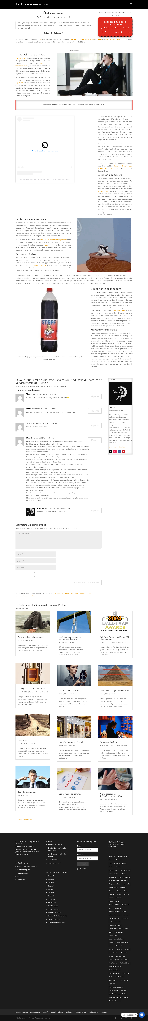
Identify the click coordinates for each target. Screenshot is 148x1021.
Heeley (119, 894)
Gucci (125, 891)
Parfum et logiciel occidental (31, 637)
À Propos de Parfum (55, 845)
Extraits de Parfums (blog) (57, 916)
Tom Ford (123, 990)
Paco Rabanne (113, 963)
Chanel (118, 867)
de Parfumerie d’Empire (116, 39)
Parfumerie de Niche (115, 966)
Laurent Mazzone (114, 918)
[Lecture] (103, 32)
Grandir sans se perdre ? (70, 794)
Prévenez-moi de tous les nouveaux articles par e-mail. (38, 577)
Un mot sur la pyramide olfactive (115, 690)
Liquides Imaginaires (115, 925)
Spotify (45, 1012)
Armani (111, 860)
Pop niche (19, 83)
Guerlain (111, 894)
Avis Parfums (52, 903)
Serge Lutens (124, 980)
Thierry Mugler (113, 990)
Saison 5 (51, 889)
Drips (124, 874)
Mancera (111, 942)
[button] (142, 1015)
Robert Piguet (113, 980)
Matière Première (122, 942)
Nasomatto (124, 953)
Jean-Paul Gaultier (114, 911)
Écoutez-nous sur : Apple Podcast (27, 1012)
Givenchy (111, 891)
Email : (79, 846)
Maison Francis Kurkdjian (116, 939)
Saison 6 (31, 640)
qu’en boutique (50, 245)
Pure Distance (119, 977)
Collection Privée (125, 870)
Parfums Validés (35, 692)
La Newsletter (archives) (56, 922)
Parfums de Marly (114, 970)
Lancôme (126, 915)
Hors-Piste (51, 899)
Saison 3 (51, 883)
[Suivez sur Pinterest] (123, 451)
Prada (110, 977)
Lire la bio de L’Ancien (117, 447)
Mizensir (111, 949)
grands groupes (40, 265)
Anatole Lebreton (122, 856)
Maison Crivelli (20, 58)
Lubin (121, 929)
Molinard (119, 949)
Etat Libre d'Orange (124, 877)
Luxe (126, 929)
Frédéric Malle (113, 887)
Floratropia (124, 880)
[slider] (126, 32)
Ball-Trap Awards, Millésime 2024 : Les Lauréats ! (115, 638)
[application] (115, 32)
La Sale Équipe (53, 860)
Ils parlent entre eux (27, 792)
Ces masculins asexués (69, 690)
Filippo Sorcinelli (114, 880)
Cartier (111, 867)
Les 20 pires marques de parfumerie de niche (70, 638)
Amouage (112, 856)
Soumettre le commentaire (85, 582)
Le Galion (125, 918)
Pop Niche (126, 973)
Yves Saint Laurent (114, 1001)
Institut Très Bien (114, 901)
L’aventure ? (23, 740)
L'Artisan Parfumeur (115, 915)
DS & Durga (112, 877)
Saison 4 (51, 886)
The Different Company (116, 987)
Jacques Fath (118, 908)
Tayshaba (112, 984)
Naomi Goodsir (103, 191)
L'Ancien (41, 508)
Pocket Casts (81, 1012)
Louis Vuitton (113, 929)
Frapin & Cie (126, 884)
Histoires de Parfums (115, 898)
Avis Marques (53, 906)
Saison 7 (51, 896)
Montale (127, 949)
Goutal (119, 891)
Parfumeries (115, 745)
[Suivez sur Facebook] (119, 451)
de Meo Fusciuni (86, 39)
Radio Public (93, 1012)
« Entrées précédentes (23, 820)
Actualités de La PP (55, 863)
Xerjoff (126, 997)
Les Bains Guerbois (114, 922)
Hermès (126, 894)
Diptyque (117, 874)
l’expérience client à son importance (53, 240)
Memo (111, 946)
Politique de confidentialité (27, 866)
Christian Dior (113, 870)
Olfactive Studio (120, 956)
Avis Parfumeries (54, 909)
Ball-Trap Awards (117, 642)
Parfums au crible (54, 912)
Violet (124, 994)
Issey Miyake (126, 905)
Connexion (21, 880)
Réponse (95, 396)
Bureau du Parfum (108, 742)
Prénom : (80, 855)
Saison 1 (51, 876)
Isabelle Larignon (114, 905)
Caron (124, 863)
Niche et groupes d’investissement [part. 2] (111, 795)
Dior (110, 874)
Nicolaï (111, 956)
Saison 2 (51, 879)
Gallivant (123, 887)
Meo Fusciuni (119, 946)
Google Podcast (57, 1012)
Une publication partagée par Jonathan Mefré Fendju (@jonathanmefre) (45, 179)
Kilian (124, 911)
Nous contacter (22, 873)
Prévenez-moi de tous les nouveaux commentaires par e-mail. (40, 573)
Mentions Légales (23, 870)
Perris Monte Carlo (114, 973)
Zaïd (40, 39)
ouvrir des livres (118, 310)
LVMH (110, 932)
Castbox (104, 1012)
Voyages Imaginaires (115, 997)
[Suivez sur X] (110, 451)
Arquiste (118, 860)
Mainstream (119, 932)
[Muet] (122, 32)
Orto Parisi (124, 960)
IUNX (110, 908)
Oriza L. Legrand (114, 960)
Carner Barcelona (114, 863)
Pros (18, 876)
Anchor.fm (69, 1012)
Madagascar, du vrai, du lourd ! (32, 688)
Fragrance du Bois (114, 884)
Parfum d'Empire (125, 963)
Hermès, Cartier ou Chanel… (71, 742)
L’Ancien (72, 39)
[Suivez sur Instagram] (115, 451)
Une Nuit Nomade (114, 994)
